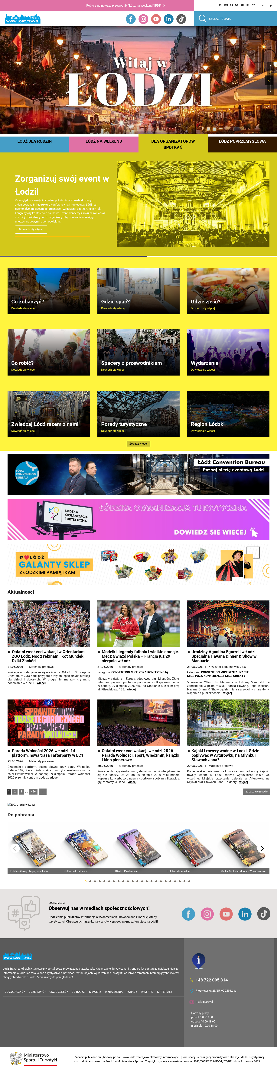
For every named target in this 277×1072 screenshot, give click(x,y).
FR (231, 5)
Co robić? (78, 992)
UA (248, 5)
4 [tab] (100, 881)
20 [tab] (175, 881)
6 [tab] (109, 881)
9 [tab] (123, 881)
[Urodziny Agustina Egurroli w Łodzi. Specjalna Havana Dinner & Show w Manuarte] (228, 623)
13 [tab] (142, 881)
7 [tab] (114, 881)
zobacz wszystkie (257, 791)
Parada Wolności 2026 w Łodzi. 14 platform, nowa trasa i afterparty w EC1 (47, 753)
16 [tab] (156, 881)
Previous (15, 848)
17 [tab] (161, 881)
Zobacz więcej (138, 443)
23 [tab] (189, 881)
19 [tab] (170, 881)
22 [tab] (184, 881)
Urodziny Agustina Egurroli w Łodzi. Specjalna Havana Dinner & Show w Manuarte (224, 656)
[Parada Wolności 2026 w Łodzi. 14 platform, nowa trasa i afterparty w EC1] (49, 722)
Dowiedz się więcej (31, 225)
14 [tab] (147, 881)
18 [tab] (166, 881)
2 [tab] (90, 881)
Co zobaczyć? (15, 992)
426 (33, 791)
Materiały (164, 992)
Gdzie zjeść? (58, 992)
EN (226, 5)
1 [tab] (269, 81)
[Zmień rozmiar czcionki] (263, 5)
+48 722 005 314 (212, 980)
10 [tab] (128, 881)
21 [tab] (180, 881)
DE (237, 5)
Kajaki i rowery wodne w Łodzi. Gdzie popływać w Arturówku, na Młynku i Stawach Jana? (225, 755)
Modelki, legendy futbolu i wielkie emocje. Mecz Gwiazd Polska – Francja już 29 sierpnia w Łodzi (140, 656)
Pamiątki (147, 992)
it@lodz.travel (204, 1001)
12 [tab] (137, 881)
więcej (41, 683)
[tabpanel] (138, 80)
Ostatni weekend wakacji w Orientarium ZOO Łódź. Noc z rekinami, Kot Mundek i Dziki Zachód (49, 656)
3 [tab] (95, 881)
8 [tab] (118, 881)
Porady (131, 992)
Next (262, 848)
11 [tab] (133, 881)
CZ (253, 5)
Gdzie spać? (37, 992)
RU (242, 5)
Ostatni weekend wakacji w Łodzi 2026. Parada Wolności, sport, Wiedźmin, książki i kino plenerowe (140, 755)
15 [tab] (151, 881)
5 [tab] (104, 881)
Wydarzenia (114, 992)
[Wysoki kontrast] (270, 5)
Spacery (95, 992)
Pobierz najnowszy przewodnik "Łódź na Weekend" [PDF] (123, 5)
